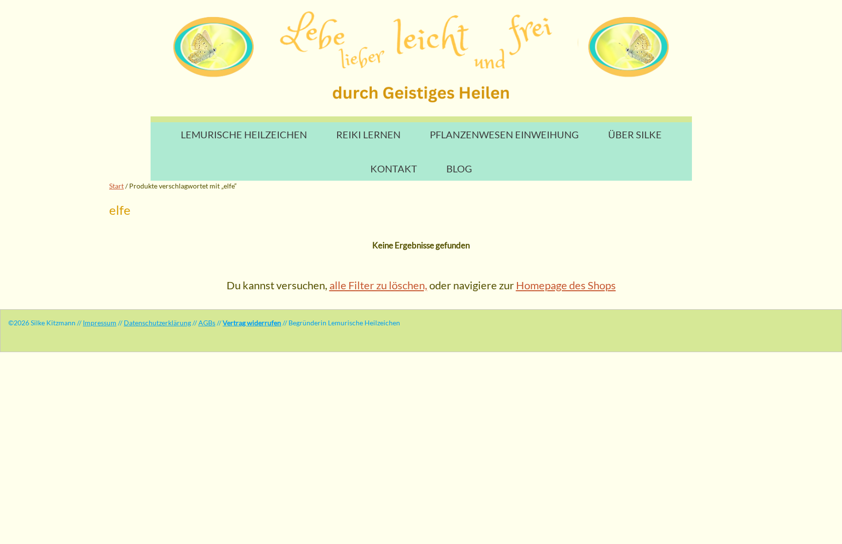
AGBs (206, 323)
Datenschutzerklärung (157, 323)
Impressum (99, 323)
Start (116, 186)
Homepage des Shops (566, 285)
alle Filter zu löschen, (378, 285)
